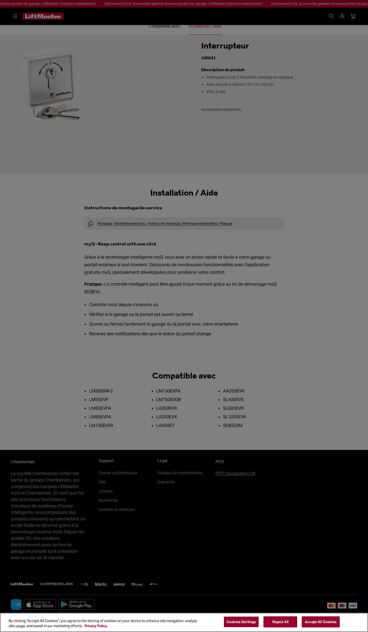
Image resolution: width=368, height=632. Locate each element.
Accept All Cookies (320, 622)
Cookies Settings (241, 622)
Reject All (280, 622)
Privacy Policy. (96, 626)
